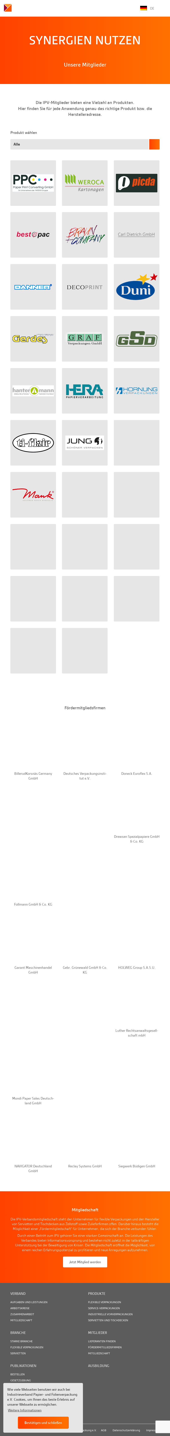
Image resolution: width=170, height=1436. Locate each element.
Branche (18, 1332)
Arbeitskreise (19, 1308)
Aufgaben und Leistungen (28, 1302)
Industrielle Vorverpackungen (110, 1314)
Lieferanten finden (102, 1341)
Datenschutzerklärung (126, 1430)
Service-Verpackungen (104, 1308)
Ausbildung (98, 1365)
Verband (18, 1293)
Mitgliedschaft (21, 1320)
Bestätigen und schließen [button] (43, 1422)
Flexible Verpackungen (104, 1302)
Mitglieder (97, 1332)
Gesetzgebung (20, 1380)
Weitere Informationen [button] (24, 1410)
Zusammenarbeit (22, 1314)
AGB (103, 1430)
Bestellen (17, 1374)
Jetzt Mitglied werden (85, 1262)
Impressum (153, 1430)
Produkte (96, 1293)
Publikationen (23, 1365)
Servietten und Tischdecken (108, 1320)
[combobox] (85, 144)
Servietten (18, 1353)
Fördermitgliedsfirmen (105, 1347)
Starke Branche (21, 1341)
